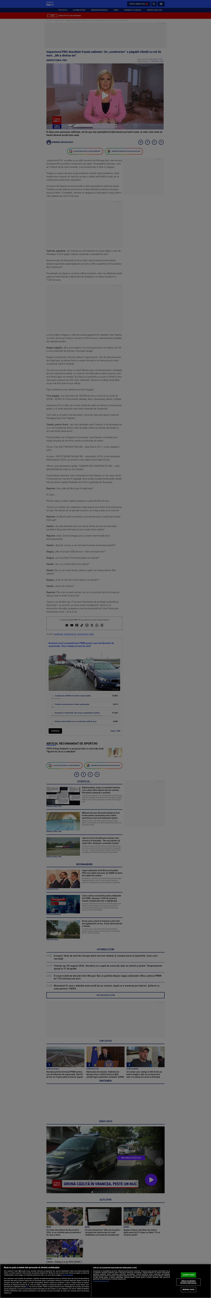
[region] (105, 1281)
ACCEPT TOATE (188, 1275)
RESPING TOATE (189, 1289)
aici (27, 1286)
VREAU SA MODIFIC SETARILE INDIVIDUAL (188, 1282)
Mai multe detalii (68, 1275)
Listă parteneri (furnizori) (101, 1281)
